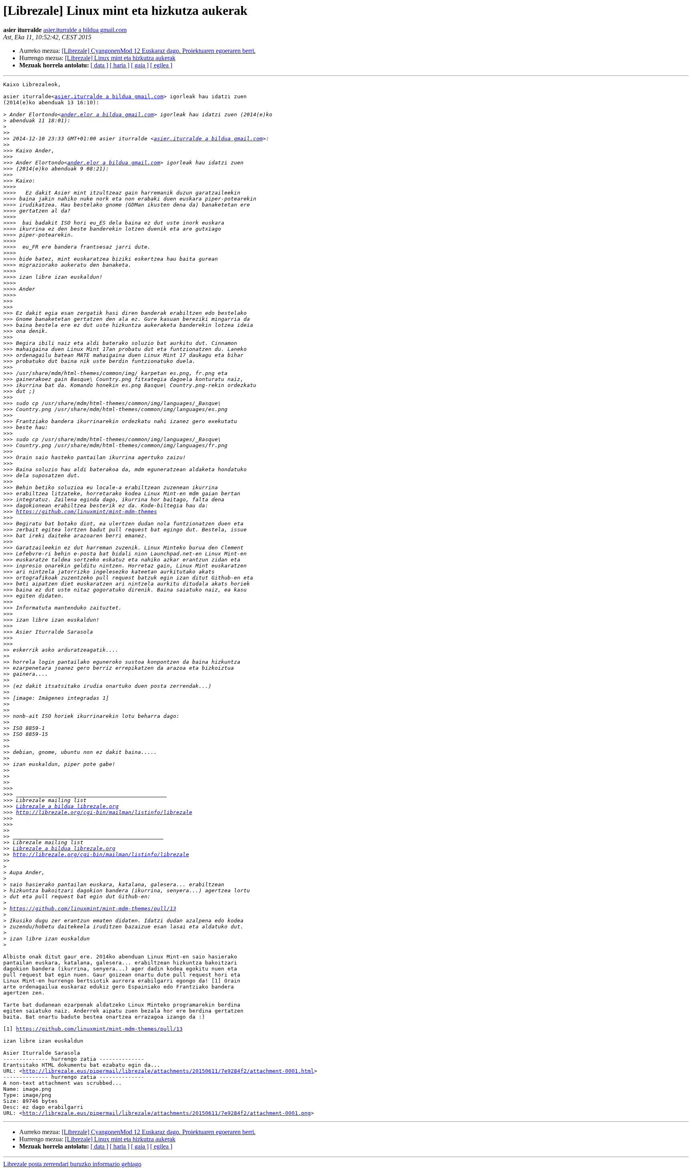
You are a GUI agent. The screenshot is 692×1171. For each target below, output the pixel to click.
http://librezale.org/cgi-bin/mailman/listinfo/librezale (104, 812)
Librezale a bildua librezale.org (67, 806)
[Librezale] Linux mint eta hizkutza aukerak (120, 58)
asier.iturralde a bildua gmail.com (85, 29)
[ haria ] (119, 65)
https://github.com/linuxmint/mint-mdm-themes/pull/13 (93, 909)
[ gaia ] (140, 65)
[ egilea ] (161, 65)
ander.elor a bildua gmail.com (107, 114)
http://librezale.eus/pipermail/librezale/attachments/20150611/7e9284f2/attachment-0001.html (168, 1071)
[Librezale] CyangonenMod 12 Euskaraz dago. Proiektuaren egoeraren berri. (158, 50)
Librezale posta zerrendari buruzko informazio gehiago (72, 1164)
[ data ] (99, 65)
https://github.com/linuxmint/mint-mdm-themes (86, 512)
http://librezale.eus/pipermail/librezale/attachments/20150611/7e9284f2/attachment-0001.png (166, 1113)
